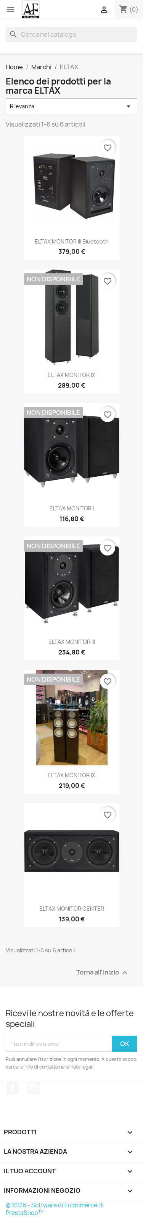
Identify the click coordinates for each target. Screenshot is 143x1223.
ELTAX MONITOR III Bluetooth (72, 241)
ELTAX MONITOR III (71, 641)
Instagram (33, 1088)
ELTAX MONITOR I (72, 508)
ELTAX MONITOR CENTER (71, 908)
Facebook (12, 1088)
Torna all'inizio (102, 973)
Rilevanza (71, 106)
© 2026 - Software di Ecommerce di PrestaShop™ (55, 1209)
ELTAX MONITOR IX (71, 374)
